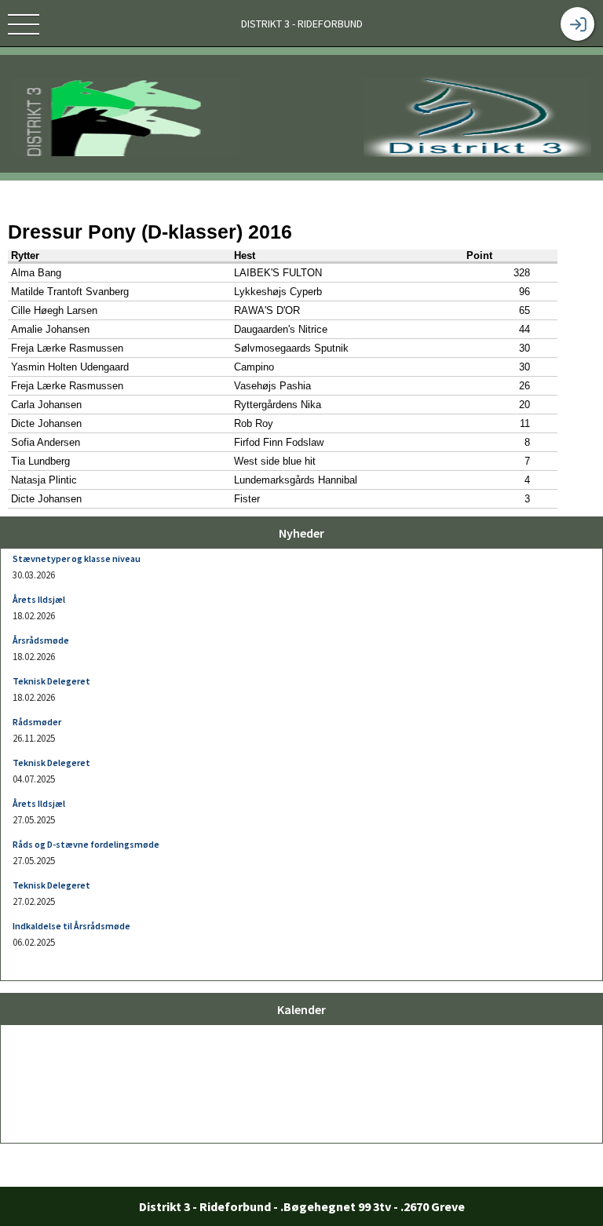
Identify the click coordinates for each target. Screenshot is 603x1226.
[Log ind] (577, 24)
